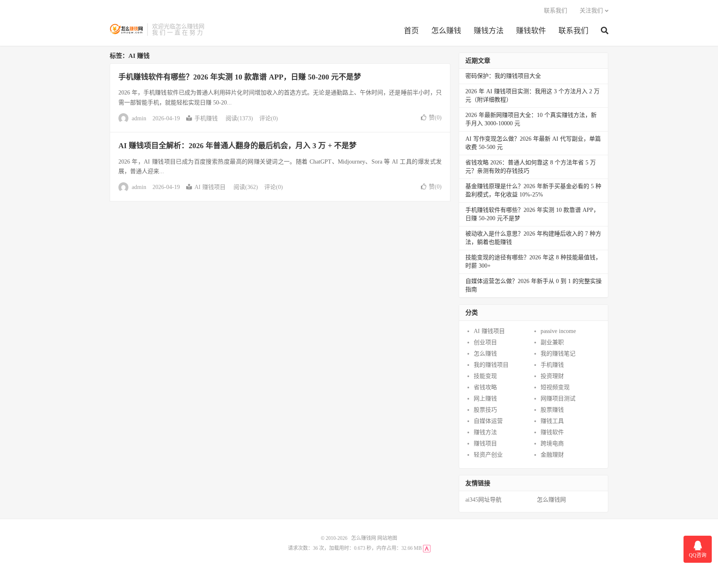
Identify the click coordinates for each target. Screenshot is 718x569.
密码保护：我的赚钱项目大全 (503, 76)
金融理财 (552, 455)
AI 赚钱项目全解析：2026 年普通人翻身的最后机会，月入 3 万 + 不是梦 (237, 146)
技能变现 (485, 376)
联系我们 (573, 31)
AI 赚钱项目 (210, 187)
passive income (558, 331)
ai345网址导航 (483, 500)
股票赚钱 (552, 410)
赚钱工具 (552, 421)
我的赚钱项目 (491, 365)
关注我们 (591, 10)
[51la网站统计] (426, 548)
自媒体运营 (488, 421)
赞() (435, 117)
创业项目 (485, 342)
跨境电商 (552, 443)
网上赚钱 (485, 398)
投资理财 (552, 376)
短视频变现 (555, 387)
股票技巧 (485, 410)
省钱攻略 (485, 387)
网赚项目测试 (558, 398)
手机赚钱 (206, 118)
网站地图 (387, 538)
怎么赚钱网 (126, 29)
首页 (411, 31)
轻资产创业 (488, 455)
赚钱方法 (489, 31)
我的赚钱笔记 (558, 353)
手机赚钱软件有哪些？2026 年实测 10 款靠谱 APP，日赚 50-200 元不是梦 (239, 77)
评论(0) (268, 118)
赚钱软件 (531, 31)
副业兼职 (552, 342)
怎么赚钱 (446, 31)
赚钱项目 (485, 443)
